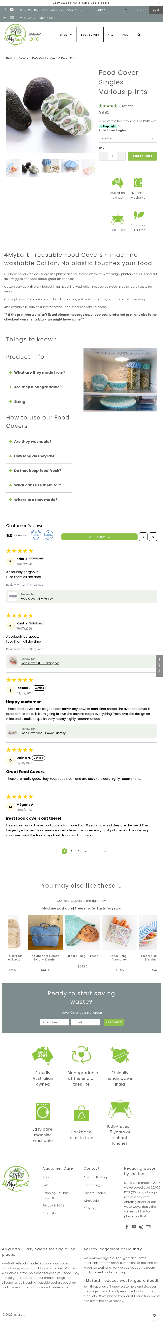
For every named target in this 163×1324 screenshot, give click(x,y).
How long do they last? (35, 456)
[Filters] (143, 536)
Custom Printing (95, 1177)
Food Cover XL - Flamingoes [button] (40, 663)
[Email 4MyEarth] (12, 18)
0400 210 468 (29, 10)
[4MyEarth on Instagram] (5, 18)
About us (58, 10)
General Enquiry (94, 1193)
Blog (45, 10)
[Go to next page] (106, 851)
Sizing (19, 401)
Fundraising (47, 18)
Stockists (49, 1213)
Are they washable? (32, 441)
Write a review (99, 536)
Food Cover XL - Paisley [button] (37, 599)
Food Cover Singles (112, 130)
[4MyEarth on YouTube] (12, 10)
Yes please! (114, 1022)
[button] (108, 106)
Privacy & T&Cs (54, 1205)
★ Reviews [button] (159, 665)
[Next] (92, 108)
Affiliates (89, 1208)
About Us (49, 1177)
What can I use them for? (37, 485)
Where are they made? (35, 499)
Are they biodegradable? (38, 386)
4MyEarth (19, 1314)
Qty (101, 148)
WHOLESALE (27, 18)
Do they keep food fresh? (37, 470)
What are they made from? (39, 372)
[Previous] (9, 108)
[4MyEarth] (22, 34)
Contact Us (75, 10)
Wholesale (91, 1201)
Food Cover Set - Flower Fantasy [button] (43, 733)
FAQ (46, 1185)
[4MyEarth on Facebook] (5, 10)
